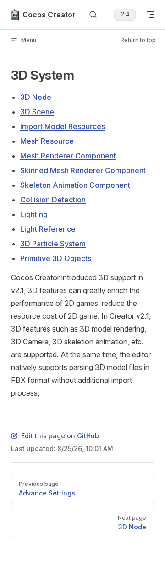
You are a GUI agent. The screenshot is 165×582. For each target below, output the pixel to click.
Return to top (138, 40)
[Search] (93, 14)
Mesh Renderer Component (68, 155)
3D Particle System (53, 243)
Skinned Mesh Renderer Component (83, 170)
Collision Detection (53, 199)
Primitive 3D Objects (55, 258)
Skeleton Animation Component (75, 185)
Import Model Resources (62, 126)
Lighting (34, 214)
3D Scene (37, 111)
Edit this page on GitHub (60, 436)
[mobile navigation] (150, 14)
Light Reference (48, 229)
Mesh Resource (47, 141)
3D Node (35, 97)
